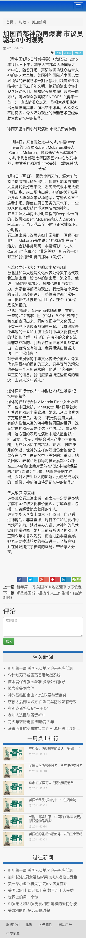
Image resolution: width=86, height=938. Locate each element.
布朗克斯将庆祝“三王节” (28, 708)
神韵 (58, 52)
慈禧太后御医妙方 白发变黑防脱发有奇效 (42, 702)
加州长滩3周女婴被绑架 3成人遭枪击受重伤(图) (45, 877)
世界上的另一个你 (23, 897)
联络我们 (13, 925)
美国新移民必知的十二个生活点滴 (52, 800)
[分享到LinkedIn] (66, 579)
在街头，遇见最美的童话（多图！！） (55, 748)
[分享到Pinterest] (55, 579)
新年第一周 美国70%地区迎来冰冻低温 (49, 587)
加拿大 (67, 52)
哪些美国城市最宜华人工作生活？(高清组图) (42, 595)
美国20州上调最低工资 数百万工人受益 (41, 890)
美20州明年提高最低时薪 (29, 910)
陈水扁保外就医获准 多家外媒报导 (36, 682)
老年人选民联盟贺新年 (27, 715)
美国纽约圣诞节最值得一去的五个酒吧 (55, 834)
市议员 (78, 52)
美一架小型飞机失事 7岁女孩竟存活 (39, 884)
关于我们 (45, 925)
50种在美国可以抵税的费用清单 (51, 783)
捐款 (29, 925)
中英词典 (13, 934)
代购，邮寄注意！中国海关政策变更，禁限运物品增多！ (56, 819)
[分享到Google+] (44, 579)
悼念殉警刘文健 (21, 688)
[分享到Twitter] (33, 579)
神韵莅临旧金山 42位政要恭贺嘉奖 (37, 695)
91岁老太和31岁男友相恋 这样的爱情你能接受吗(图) (45, 904)
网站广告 (65, 925)
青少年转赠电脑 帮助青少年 (31, 722)
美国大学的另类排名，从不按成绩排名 (55, 766)
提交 (9, 641)
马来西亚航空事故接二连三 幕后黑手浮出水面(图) (45, 728)
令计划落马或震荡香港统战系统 (34, 675)
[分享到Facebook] (22, 579)
